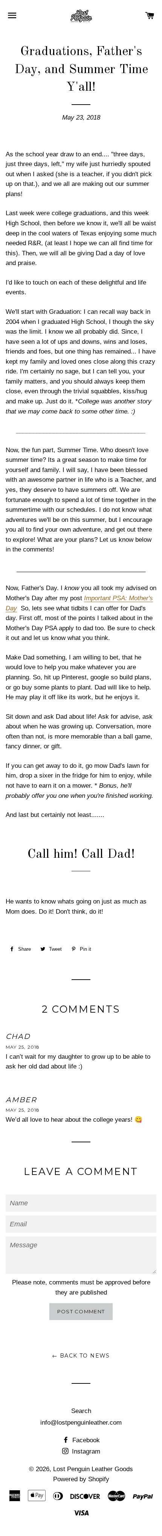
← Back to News (81, 1355)
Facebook (85, 1440)
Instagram (85, 1451)
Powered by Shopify (81, 1479)
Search (81, 1411)
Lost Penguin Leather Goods (93, 1469)
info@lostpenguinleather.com (81, 1422)
